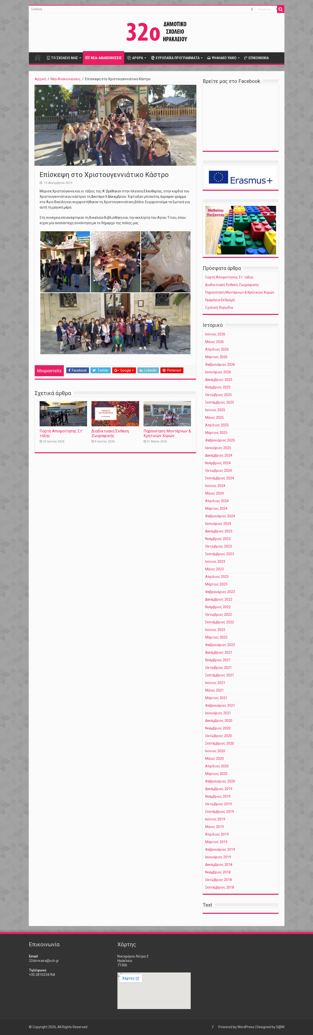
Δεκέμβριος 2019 (218, 789)
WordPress (245, 1027)
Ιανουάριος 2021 (218, 713)
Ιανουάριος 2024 (218, 524)
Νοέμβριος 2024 (218, 463)
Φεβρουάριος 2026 (220, 364)
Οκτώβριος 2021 (218, 668)
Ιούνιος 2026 (215, 334)
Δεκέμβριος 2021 (218, 652)
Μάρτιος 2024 (216, 508)
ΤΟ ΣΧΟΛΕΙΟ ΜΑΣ (64, 58)
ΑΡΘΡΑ (137, 58)
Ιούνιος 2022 (215, 630)
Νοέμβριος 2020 (218, 728)
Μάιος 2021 (214, 690)
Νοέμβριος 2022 (218, 607)
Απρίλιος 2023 (217, 577)
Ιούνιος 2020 (215, 751)
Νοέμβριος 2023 (218, 539)
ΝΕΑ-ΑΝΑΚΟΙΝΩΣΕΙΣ (106, 58)
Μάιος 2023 (214, 569)
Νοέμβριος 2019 (218, 796)
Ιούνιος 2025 (215, 410)
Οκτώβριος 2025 (218, 395)
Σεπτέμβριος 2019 (219, 812)
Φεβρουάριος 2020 (220, 781)
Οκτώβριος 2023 (218, 546)
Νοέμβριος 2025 (218, 387)
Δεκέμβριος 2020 (218, 721)
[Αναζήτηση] (280, 9)
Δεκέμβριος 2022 (218, 599)
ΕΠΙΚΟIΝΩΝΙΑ (258, 58)
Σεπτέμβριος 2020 (219, 743)
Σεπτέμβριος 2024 (219, 478)
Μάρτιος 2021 (216, 698)
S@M (280, 1027)
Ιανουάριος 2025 (218, 448)
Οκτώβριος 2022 (218, 615)
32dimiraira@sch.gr (44, 961)
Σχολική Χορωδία (219, 307)
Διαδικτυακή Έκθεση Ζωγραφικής (110, 433)
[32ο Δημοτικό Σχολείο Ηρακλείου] (156, 32)
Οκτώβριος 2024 (218, 471)
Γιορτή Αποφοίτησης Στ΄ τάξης (229, 277)
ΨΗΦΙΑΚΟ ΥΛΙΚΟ (224, 58)
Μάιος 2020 (214, 758)
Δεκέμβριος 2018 (218, 865)
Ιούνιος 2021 (215, 683)
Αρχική (37, 57)
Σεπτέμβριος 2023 (219, 554)
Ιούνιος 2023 (215, 561)
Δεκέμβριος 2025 (218, 380)
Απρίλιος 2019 (217, 834)
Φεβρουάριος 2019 (220, 849)
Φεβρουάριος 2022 (220, 645)
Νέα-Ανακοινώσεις (66, 79)
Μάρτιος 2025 (216, 433)
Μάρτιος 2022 (216, 637)
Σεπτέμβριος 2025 (219, 402)
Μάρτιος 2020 (216, 774)
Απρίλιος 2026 (217, 349)
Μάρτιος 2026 (216, 357)
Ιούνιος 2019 (215, 819)
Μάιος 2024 (214, 493)
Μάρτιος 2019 (216, 842)
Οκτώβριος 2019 (218, 804)
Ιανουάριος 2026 (218, 372)
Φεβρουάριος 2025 (220, 440)
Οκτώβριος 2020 (218, 736)
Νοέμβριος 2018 (218, 872)
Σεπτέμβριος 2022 (219, 622)
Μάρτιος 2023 (216, 584)
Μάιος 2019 (214, 827)
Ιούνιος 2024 (215, 486)
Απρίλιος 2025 (217, 425)
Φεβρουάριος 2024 (220, 516)
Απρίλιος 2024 (217, 501)
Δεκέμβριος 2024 (218, 455)
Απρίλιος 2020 (217, 766)
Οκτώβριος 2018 (218, 880)
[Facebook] (251, 9)
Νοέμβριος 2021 (218, 660)
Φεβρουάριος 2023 (220, 592)
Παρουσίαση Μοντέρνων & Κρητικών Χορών (167, 433)
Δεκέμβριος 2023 (218, 531)
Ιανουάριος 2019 (218, 857)
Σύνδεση (36, 9)
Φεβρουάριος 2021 (220, 705)
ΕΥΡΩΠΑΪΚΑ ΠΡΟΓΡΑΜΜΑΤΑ (178, 58)
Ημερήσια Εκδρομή (220, 300)
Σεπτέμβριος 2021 (219, 675)
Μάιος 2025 (214, 417)
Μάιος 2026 (214, 342)
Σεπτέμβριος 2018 (219, 887)
